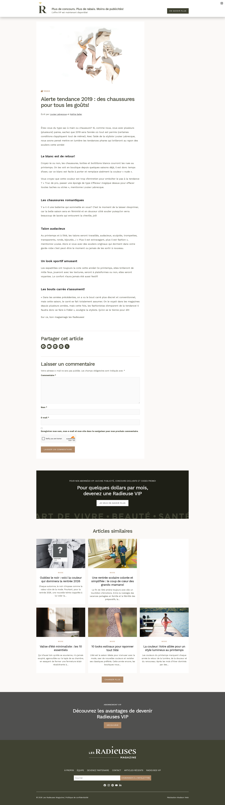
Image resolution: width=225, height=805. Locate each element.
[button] (222, 3)
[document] (112, 402)
